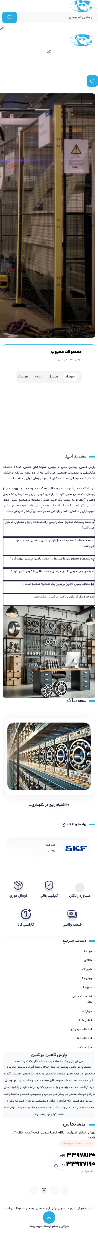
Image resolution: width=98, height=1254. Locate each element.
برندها (88, 951)
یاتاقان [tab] (38, 377)
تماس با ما (85, 1020)
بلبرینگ (87, 969)
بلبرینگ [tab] (70, 377)
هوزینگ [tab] (23, 377)
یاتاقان (88, 960)
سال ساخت (85, 1047)
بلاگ (89, 1002)
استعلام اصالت (83, 1038)
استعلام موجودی (81, 1029)
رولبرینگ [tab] (54, 377)
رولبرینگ (86, 978)
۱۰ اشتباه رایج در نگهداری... (49, 805)
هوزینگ (87, 987)
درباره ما (87, 1011)
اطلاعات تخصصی (82, 996)
